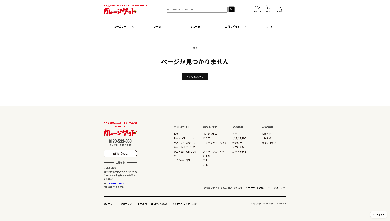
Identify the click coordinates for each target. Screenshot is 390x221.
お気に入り (238, 147)
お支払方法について (184, 138)
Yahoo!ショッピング (257, 187)
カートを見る (239, 151)
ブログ (270, 26)
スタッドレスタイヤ (213, 151)
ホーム (157, 26)
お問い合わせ (120, 153)
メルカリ (278, 187)
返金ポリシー (127, 203)
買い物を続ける (195, 76)
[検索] (231, 9)
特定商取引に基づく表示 (184, 203)
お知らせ (266, 134)
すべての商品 (210, 134)
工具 (205, 160)
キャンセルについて (184, 147)
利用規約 (142, 203)
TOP (176, 134)
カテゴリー (120, 26)
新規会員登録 (239, 138)
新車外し (207, 156)
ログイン (237, 134)
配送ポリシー (110, 203)
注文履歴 (237, 142)
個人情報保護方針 (159, 203)
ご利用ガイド (232, 26)
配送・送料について (184, 142)
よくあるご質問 (182, 160)
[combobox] (197, 10)
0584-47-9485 (116, 183)
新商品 (206, 138)
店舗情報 (266, 138)
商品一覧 (195, 26)
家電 (205, 164)
